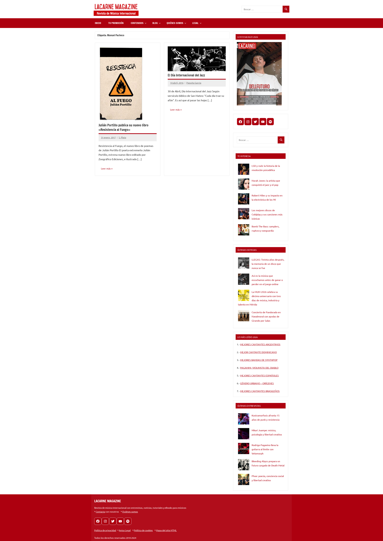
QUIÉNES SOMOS (175, 23)
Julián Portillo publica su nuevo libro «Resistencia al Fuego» (123, 127)
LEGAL (195, 23)
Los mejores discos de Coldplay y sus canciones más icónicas (267, 214)
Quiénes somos (130, 511)
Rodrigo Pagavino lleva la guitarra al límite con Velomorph (265, 449)
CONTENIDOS (137, 23)
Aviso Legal (125, 530)
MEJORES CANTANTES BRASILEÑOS (260, 390)
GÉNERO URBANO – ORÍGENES (257, 383)
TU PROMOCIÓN (116, 23)
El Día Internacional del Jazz (186, 75)
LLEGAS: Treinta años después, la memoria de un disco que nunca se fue (268, 263)
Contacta (100, 511)
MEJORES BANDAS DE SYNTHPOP (259, 359)
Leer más (106, 168)
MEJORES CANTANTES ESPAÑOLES (259, 375)
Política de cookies (143, 530)
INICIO (98, 23)
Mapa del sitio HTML (166, 530)
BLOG (155, 23)
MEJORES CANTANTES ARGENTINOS (260, 344)
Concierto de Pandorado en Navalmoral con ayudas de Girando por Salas (266, 316)
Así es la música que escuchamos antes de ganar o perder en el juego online (267, 280)
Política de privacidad (105, 530)
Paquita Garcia (193, 82)
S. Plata (122, 137)
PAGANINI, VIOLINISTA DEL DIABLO (259, 367)
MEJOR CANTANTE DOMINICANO (258, 352)
